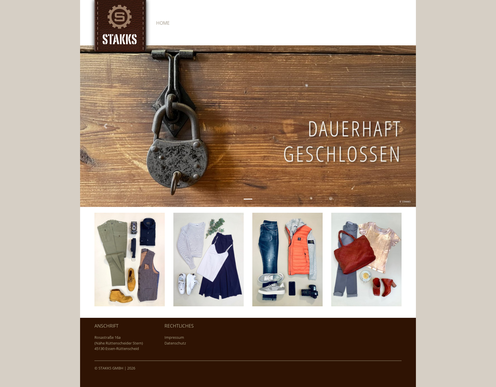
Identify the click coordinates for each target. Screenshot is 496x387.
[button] (105, 126)
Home (163, 23)
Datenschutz (175, 343)
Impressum (174, 337)
